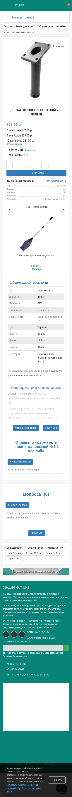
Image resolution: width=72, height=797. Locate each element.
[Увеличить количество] (24, 165)
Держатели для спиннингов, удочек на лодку (49, 358)
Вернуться (51, 427)
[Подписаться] (66, 648)
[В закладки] (32, 165)
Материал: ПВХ (55, 547)
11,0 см (41, 340)
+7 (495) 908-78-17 (15, 669)
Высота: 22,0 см (33, 553)
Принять (57, 780)
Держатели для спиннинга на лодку (36, 571)
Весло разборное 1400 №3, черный (36, 255)
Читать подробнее (25, 427)
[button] (34, 96)
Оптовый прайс (14, 144)
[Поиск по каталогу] (61, 5)
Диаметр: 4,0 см (36, 547)
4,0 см (40, 296)
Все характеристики (56, 181)
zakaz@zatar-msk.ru (16, 664)
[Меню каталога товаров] (6, 18)
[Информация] (5, 5)
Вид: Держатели (15, 547)
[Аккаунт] (54, 5)
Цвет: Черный (14, 553)
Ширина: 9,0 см (14, 558)
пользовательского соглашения (21, 785)
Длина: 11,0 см (53, 553)
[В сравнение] (38, 165)
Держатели (43, 290)
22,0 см (41, 333)
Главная (8, 26)
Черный (41, 327)
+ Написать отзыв (20, 461)
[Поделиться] (45, 165)
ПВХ (39, 303)
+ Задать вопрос (17, 505)
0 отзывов (58, 46)
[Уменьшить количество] (9, 165)
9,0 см (40, 347)
